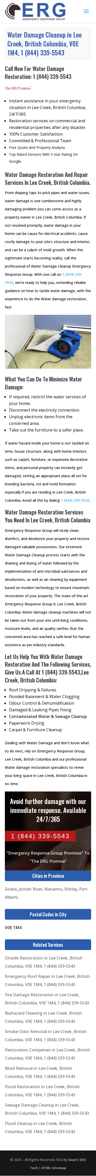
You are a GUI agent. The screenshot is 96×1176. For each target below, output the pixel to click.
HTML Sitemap (53, 1168)
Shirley (70, 889)
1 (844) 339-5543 (52, 76)
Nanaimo (53, 889)
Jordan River (30, 889)
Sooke (11, 889)
